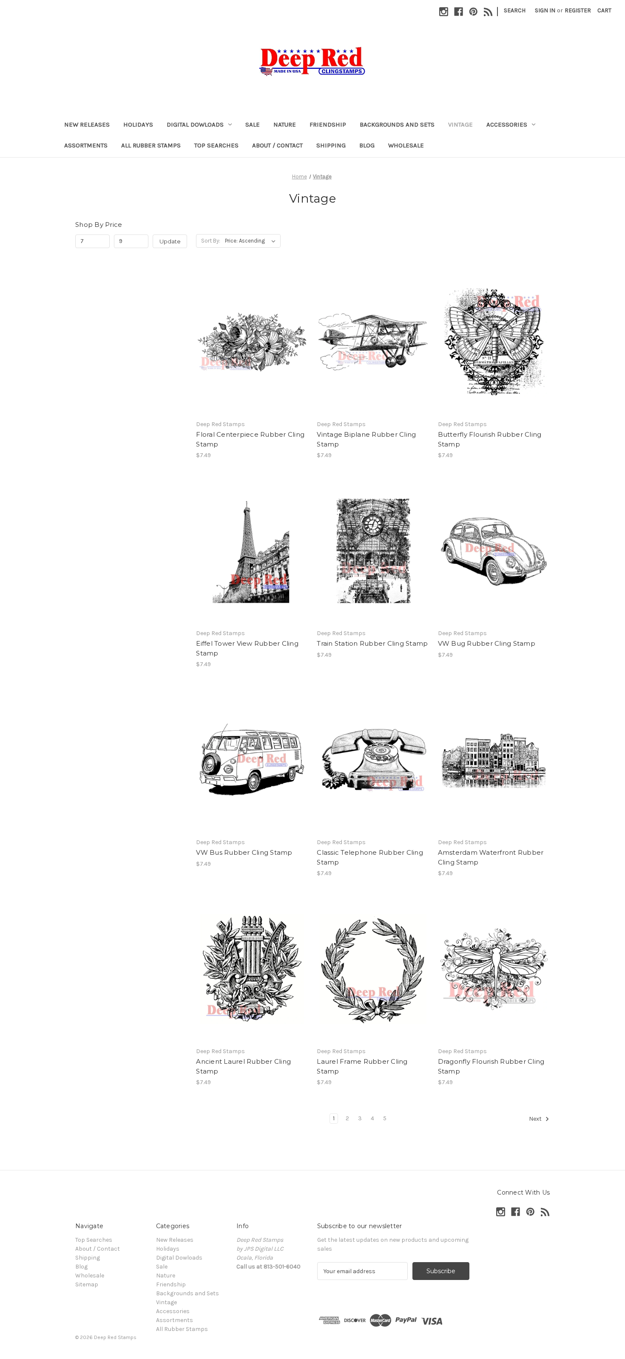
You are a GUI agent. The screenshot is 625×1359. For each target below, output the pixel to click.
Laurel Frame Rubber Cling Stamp (362, 1066)
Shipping (331, 145)
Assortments (86, 145)
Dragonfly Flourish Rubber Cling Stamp (491, 1066)
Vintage (460, 124)
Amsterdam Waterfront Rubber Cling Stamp (491, 857)
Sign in (545, 10)
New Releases (87, 124)
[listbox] (252, 241)
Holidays (138, 124)
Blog (367, 145)
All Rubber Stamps (151, 145)
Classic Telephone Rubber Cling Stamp (370, 857)
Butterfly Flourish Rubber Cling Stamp (490, 439)
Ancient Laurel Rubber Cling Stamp (243, 1066)
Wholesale (406, 145)
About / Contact (277, 145)
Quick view (251, 334)
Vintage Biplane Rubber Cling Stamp (366, 439)
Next (536, 1119)
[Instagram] (443, 11)
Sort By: (210, 240)
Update (170, 241)
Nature (284, 124)
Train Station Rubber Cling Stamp (372, 643)
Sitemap (86, 1284)
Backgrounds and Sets (397, 124)
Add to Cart (252, 349)
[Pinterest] (473, 11)
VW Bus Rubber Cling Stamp (244, 852)
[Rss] (488, 11)
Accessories (506, 124)
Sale (252, 124)
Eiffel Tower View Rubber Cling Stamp (247, 648)
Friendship (328, 124)
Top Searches (216, 145)
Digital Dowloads (195, 124)
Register (578, 10)
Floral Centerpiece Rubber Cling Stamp (250, 439)
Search (515, 10)
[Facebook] (458, 11)
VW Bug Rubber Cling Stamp (486, 643)
